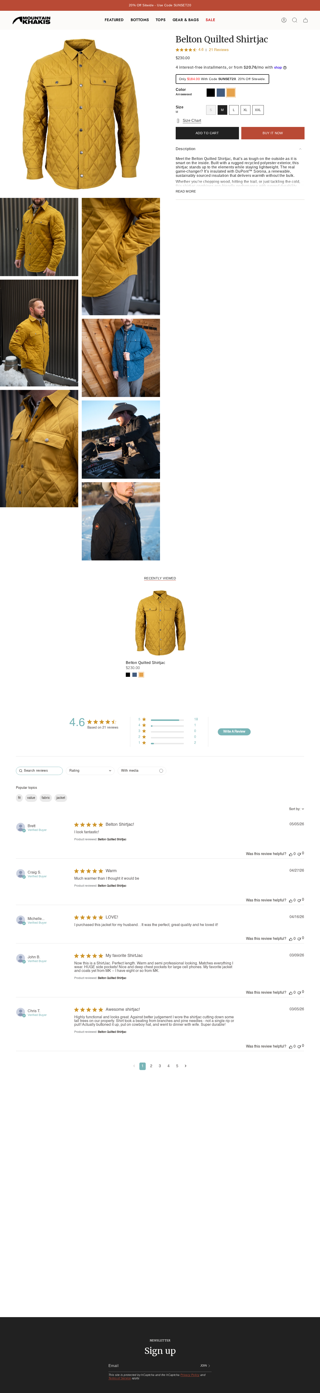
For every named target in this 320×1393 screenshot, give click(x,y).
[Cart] (305, 20)
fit (19, 798)
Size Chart (192, 120)
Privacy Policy (190, 1375)
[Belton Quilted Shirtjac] (160, 623)
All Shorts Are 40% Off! (160, 5)
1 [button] (142, 1066)
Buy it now (273, 133)
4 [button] (168, 1066)
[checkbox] (142, 771)
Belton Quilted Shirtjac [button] (112, 839)
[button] (114, 20)
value (31, 798)
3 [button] (160, 1066)
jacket (60, 798)
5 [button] (177, 1066)
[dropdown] (90, 771)
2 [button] (151, 1066)
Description (186, 149)
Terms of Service (119, 1378)
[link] (168, 744)
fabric (46, 798)
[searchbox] (39, 771)
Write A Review (234, 731)
